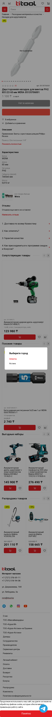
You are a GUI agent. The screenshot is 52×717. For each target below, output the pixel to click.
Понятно (26, 713)
